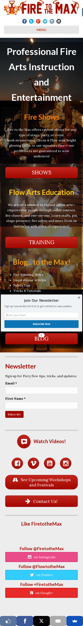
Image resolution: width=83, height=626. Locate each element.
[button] (41, 300)
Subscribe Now (41, 324)
